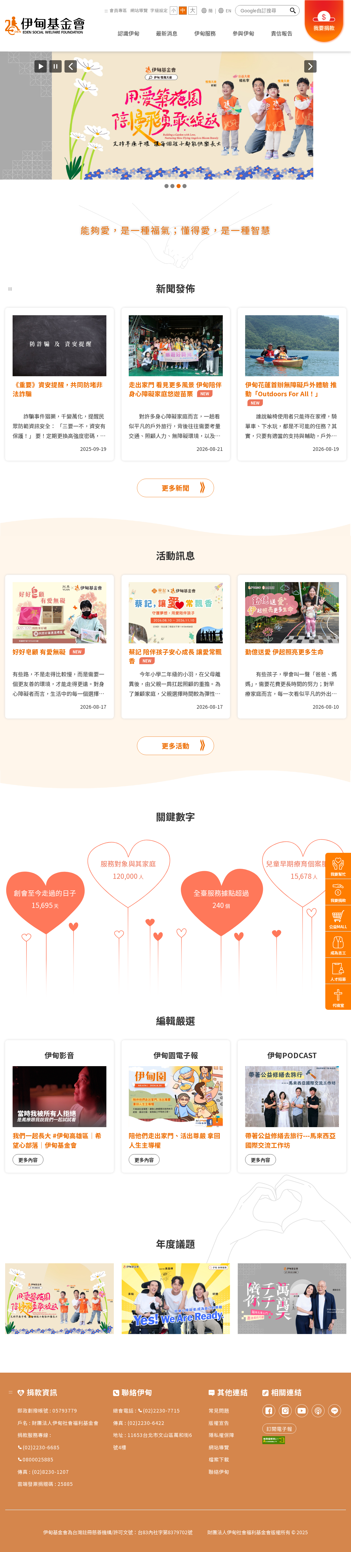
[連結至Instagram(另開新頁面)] (285, 1411)
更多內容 (28, 1159)
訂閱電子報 (279, 1428)
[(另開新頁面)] (175, 115)
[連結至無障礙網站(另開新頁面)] (273, 1440)
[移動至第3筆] (179, 186)
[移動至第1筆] (166, 186)
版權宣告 (219, 1422)
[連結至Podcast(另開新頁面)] (318, 1411)
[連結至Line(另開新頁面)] (334, 1411)
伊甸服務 (205, 33)
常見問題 (219, 1410)
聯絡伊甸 (219, 1471)
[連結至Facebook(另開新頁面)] (268, 1411)
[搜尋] (293, 10)
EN (228, 10)
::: (106, 10)
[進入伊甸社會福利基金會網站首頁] (45, 25)
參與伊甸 (243, 33)
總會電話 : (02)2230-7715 (146, 1410)
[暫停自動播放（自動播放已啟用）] (55, 66)
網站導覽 (139, 10)
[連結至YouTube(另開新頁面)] (301, 1411)
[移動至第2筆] (172, 186)
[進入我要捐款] (324, 42)
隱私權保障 (221, 1434)
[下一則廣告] (310, 66)
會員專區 (118, 10)
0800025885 (38, 1459)
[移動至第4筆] (184, 186)
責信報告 (281, 33)
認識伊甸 (128, 33)
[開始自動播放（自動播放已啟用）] (40, 66)
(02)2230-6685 (41, 1447)
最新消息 (167, 33)
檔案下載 (219, 1459)
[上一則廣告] (70, 66)
